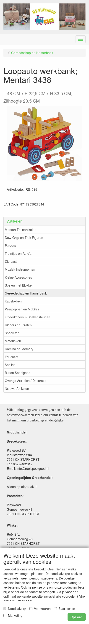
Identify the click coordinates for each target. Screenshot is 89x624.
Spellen (10, 364)
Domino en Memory (19, 349)
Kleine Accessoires (18, 277)
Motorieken (13, 341)
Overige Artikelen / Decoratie (25, 380)
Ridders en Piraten (18, 325)
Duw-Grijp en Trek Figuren (24, 237)
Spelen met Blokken (19, 285)
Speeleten (12, 333)
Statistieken (66, 608)
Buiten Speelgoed (17, 372)
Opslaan (77, 617)
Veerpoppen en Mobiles (22, 309)
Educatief (11, 356)
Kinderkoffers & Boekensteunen (27, 317)
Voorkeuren (42, 608)
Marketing (15, 615)
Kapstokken (13, 301)
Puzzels (10, 245)
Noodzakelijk (17, 608)
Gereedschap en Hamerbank (26, 293)
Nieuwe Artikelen (17, 388)
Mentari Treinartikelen (20, 229)
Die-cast (11, 261)
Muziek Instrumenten (20, 269)
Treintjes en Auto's (18, 253)
